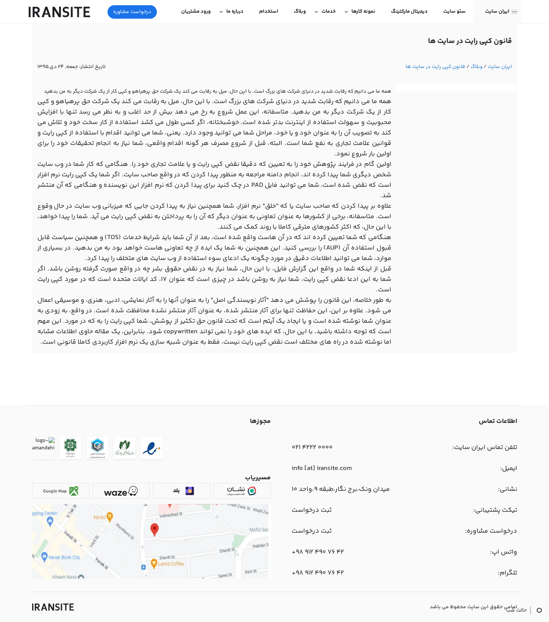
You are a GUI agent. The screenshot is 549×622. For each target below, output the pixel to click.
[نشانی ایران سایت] (151, 577)
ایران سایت (497, 11)
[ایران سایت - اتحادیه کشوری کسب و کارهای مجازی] (97, 449)
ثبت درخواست (312, 510)
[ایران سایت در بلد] (181, 491)
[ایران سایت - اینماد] (151, 449)
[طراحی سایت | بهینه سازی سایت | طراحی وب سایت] (53, 607)
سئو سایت (454, 11)
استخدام (268, 11)
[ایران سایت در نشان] (241, 491)
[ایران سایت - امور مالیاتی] (70, 449)
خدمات (329, 11)
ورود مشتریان (196, 11)
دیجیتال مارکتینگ (409, 11)
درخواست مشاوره (132, 12)
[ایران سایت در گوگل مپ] (60, 491)
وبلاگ (300, 11)
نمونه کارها (363, 11)
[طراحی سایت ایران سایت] (59, 12)
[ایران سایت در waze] (120, 491)
